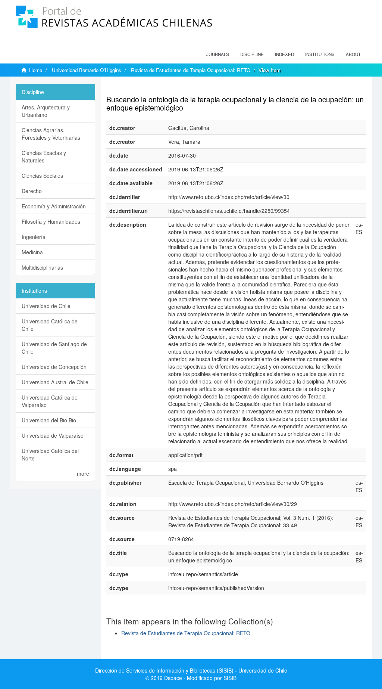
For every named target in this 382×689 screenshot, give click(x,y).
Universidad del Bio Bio (49, 420)
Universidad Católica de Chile (50, 324)
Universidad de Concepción (54, 366)
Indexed (284, 54)
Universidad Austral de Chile (55, 382)
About (353, 54)
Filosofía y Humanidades (51, 221)
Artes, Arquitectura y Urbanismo (46, 110)
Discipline (252, 54)
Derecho (32, 191)
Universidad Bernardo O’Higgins (86, 70)
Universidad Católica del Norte (50, 454)
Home (35, 70)
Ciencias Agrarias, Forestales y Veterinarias (51, 133)
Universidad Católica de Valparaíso (50, 401)
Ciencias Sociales (42, 175)
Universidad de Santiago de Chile (54, 347)
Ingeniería (34, 236)
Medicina (32, 252)
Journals (217, 54)
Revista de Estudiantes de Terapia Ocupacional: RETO (190, 70)
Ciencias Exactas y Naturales (44, 156)
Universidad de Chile (46, 306)
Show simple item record (135, 87)
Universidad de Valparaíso (53, 435)
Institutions (320, 54)
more (83, 473)
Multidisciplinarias (42, 267)
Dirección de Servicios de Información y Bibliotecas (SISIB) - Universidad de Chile (191, 670)
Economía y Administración (54, 206)
